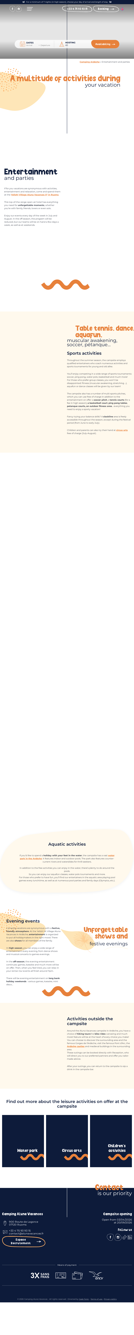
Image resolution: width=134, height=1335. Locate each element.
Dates (30, 43)
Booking (103, 8)
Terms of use (97, 1299)
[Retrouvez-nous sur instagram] (19, 9)
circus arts (122, 430)
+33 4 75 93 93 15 (20, 1230)
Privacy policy (110, 1299)
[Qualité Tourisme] (77, 1313)
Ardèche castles (76, 1046)
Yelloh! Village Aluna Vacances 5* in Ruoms (35, 195)
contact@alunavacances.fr (26, 1233)
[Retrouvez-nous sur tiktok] (124, 1237)
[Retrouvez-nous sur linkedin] (130, 1237)
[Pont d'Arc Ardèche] (54, 1313)
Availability (103, 44)
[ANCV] (28, 1313)
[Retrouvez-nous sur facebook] (12, 9)
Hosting (70, 43)
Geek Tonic (84, 1299)
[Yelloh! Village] (103, 1313)
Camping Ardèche (90, 62)
